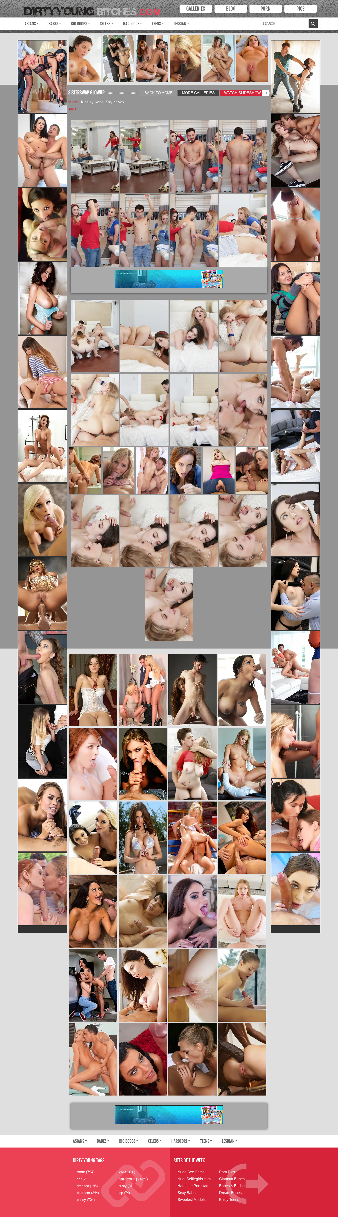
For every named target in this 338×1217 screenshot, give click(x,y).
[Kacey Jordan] (295, 667)
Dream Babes (230, 1193)
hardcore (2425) (133, 1179)
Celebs (105, 23)
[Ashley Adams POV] (295, 372)
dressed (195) (87, 1186)
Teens (156, 23)
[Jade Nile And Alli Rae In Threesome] (42, 224)
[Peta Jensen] (118, 58)
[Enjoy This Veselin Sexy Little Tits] (295, 298)
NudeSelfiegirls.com (194, 1179)
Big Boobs (79, 23)
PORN (266, 9)
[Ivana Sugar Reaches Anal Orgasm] (192, 1059)
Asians (30, 23)
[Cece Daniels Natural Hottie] (42, 667)
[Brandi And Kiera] (252, 470)
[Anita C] (93, 690)
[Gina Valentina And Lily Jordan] (93, 985)
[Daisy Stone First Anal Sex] (242, 911)
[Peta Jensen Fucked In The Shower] (242, 690)
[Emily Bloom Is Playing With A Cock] (192, 690)
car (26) (83, 1179)
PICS (300, 9)
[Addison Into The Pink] (252, 58)
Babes (53, 23)
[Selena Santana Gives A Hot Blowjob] (192, 911)
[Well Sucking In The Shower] (295, 741)
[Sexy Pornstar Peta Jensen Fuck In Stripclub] (143, 1059)
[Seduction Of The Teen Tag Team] (295, 815)
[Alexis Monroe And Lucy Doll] (93, 838)
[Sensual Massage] (242, 985)
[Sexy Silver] (143, 838)
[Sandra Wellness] (42, 446)
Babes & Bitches (232, 1186)
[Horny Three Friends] (143, 690)
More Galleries (198, 93)
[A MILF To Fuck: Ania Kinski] (42, 76)
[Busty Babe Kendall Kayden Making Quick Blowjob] (295, 224)
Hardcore (131, 23)
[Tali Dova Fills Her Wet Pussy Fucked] (295, 889)
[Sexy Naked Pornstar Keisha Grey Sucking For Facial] (42, 150)
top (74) (124, 1193)
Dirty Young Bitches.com (94, 9)
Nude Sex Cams (191, 1172)
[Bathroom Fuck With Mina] (85, 470)
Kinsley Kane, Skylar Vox (102, 102)
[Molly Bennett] (152, 470)
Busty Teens (229, 1200)
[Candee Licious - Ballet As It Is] (42, 520)
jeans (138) (126, 1172)
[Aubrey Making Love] (295, 150)
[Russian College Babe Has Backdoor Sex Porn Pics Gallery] (42, 372)
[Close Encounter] (85, 58)
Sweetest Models (192, 1200)
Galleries (195, 9)
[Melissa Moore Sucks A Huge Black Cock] (295, 520)
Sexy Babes (187, 1193)
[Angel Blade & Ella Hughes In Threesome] (42, 889)
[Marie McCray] (93, 764)
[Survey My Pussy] (93, 911)
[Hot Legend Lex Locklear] (192, 838)
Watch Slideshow (242, 93)
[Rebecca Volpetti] (295, 593)
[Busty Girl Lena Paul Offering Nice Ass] (192, 764)
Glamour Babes (232, 1179)
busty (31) (126, 1186)
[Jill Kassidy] (42, 815)
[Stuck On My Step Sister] (143, 911)
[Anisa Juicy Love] (218, 58)
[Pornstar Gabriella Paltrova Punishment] (295, 76)
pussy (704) (86, 1200)
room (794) (86, 1172)
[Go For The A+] (242, 838)
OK (313, 24)
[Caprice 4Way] (152, 58)
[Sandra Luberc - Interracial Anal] (242, 1059)
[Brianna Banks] (93, 1059)
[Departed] (242, 764)
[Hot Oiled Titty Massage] (143, 985)
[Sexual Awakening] (118, 470)
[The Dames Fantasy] (185, 58)
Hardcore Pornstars (193, 1186)
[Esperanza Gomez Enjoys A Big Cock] (143, 764)
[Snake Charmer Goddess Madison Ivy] (42, 593)
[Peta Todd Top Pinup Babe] (42, 298)
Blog (230, 9)
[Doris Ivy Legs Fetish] (295, 446)
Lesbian (180, 23)
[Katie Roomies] (218, 470)
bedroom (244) (88, 1193)
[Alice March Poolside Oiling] (192, 985)
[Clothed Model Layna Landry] (42, 741)
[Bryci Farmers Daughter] (185, 470)
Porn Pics (227, 1172)
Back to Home (158, 93)
